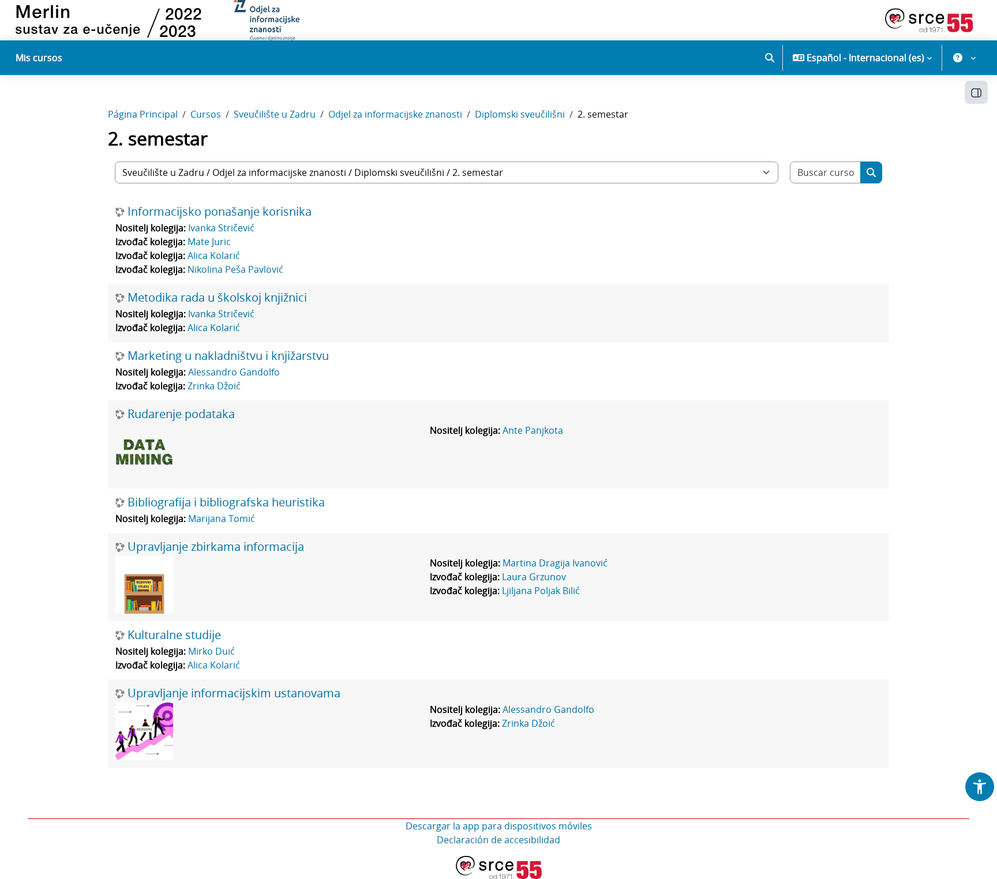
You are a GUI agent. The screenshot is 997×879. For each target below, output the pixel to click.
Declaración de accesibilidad (498, 839)
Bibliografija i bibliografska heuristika (226, 502)
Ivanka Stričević (221, 227)
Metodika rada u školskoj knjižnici (217, 297)
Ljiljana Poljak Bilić (541, 590)
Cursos (205, 114)
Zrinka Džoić (214, 386)
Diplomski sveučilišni (520, 114)
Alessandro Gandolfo (234, 372)
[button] (769, 57)
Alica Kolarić (214, 255)
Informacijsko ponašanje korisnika (220, 211)
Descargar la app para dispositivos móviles (499, 826)
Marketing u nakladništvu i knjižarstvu (228, 356)
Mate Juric (209, 241)
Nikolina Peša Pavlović (235, 269)
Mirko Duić (211, 651)
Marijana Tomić (221, 518)
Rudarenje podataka (181, 414)
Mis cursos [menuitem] (39, 57)
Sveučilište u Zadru (275, 114)
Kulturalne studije (174, 635)
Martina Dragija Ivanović (555, 563)
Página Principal (143, 114)
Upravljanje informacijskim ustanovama (234, 693)
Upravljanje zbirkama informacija (216, 546)
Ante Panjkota (533, 430)
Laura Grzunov (534, 576)
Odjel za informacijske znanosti (395, 114)
